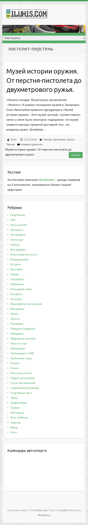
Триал (14, 397)
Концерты (16, 294)
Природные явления (22, 338)
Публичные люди (21, 358)
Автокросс (16, 229)
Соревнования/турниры (24, 388)
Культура (16, 299)
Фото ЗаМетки (19, 417)
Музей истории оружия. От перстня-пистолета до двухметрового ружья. (43, 80)
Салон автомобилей (22, 383)
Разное (14, 363)
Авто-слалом (18, 224)
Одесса (15, 318)
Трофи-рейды (18, 402)
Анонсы (15, 244)
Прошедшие (17, 348)
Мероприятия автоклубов (26, 304)
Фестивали (17, 412)
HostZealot (46, 179)
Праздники (17, 333)
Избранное (17, 284)
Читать (75, 155)
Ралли (14, 368)
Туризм (10, 144)
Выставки (16, 269)
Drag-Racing (17, 215)
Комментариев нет (32, 144)
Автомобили (18, 234)
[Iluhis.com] (26, 14)
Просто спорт (18, 343)
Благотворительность (23, 254)
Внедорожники (19, 259)
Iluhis (14, 139)
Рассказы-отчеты (21, 373)
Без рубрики (18, 249)
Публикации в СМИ (22, 353)
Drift (12, 220)
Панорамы (16, 323)
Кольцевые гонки (21, 289)
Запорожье (59, 139)
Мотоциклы (17, 308)
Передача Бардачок (22, 328)
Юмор (14, 427)
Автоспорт (16, 239)
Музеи (70, 139)
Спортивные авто (21, 392)
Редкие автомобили (22, 378)
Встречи (15, 264)
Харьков (15, 422)
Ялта (13, 432)
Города (47, 139)
